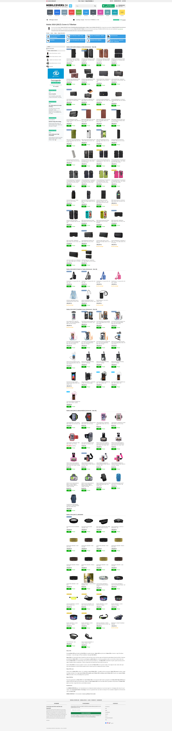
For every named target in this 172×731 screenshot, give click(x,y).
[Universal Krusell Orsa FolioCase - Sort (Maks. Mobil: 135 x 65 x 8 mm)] (118, 134)
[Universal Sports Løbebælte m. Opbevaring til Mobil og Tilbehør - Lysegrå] (103, 578)
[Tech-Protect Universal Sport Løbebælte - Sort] (88, 521)
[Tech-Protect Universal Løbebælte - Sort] (74, 521)
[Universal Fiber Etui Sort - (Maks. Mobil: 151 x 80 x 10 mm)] (74, 194)
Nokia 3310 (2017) (51, 48)
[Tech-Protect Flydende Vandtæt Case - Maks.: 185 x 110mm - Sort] (103, 376)
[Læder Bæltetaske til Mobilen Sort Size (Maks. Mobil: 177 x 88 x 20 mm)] (74, 93)
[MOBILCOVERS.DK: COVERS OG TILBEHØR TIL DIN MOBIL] (57, 6)
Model (49, 46)
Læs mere (47, 720)
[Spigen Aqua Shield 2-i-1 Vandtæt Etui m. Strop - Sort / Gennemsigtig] (88, 376)
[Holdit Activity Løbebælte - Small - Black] (103, 540)
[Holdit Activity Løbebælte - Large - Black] (74, 578)
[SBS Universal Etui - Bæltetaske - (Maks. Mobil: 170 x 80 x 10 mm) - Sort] (74, 235)
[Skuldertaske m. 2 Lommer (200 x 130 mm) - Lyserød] (118, 275)
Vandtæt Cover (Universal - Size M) (55, 59)
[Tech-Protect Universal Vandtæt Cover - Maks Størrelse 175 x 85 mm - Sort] (88, 315)
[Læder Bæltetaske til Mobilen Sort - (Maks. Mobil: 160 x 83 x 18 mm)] (88, 235)
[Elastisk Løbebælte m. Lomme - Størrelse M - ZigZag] (118, 598)
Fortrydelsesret (107, 712)
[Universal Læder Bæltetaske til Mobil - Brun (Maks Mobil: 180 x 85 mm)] (74, 73)
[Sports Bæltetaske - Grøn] (74, 636)
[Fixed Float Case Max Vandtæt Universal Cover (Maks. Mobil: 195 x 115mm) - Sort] (74, 376)
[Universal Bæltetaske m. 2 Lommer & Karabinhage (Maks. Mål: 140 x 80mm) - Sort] (118, 93)
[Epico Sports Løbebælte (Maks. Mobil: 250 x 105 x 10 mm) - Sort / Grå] (103, 521)
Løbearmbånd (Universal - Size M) (55, 63)
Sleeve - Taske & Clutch (52, 50)
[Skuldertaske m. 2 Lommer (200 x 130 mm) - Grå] (88, 275)
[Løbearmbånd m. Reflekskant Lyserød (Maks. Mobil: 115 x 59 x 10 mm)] (118, 417)
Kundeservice (117, 1)
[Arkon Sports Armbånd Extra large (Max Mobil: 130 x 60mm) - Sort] (88, 437)
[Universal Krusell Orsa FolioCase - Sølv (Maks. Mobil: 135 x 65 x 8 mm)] (74, 154)
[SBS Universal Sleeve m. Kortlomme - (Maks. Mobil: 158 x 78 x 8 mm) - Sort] (118, 194)
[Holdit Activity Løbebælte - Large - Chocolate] (118, 559)
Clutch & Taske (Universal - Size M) (55, 56)
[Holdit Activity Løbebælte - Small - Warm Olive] (74, 540)
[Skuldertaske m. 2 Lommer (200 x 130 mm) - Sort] (74, 275)
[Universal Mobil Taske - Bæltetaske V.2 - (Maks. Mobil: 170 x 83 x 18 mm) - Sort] (103, 73)
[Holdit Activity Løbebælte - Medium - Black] (88, 559)
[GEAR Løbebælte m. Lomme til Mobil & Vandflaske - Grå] (88, 578)
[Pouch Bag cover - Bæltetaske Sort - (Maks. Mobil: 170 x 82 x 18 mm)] (88, 93)
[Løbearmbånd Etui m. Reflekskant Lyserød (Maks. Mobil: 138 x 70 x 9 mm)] (103, 417)
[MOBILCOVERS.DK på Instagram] (107, 723)
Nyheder (56, 703)
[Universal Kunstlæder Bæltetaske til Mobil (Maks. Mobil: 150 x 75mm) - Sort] (103, 93)
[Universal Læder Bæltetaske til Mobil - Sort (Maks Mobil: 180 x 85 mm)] (88, 73)
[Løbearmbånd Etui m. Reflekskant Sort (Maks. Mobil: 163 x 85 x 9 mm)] (88, 417)
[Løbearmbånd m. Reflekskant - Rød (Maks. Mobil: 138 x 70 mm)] (74, 437)
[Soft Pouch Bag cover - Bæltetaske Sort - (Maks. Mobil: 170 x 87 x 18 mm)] (88, 254)
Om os (111, 1)
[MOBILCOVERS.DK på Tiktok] (109, 723)
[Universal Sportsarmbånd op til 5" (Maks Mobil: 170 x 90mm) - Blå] (118, 477)
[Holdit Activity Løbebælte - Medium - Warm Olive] (118, 540)
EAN (106, 708)
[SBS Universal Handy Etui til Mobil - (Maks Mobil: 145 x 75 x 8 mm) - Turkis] (88, 214)
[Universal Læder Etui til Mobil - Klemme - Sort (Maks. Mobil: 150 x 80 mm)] (74, 214)
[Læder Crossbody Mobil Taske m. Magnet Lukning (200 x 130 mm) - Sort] (88, 294)
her (94, 716)
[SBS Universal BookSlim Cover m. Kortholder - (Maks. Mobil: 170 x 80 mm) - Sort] (103, 134)
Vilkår (106, 710)
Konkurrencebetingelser (109, 717)
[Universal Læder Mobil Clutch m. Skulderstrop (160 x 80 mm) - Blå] (74, 294)
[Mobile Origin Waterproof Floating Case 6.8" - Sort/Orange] (88, 356)
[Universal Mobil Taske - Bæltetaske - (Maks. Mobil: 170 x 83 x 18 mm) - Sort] (118, 73)
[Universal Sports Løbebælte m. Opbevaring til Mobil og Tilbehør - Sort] (118, 578)
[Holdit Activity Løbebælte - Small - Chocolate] (88, 540)
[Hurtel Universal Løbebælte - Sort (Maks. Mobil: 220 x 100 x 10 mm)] (88, 598)
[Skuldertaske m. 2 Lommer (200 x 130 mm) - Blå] (103, 275)
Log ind (124, 1)
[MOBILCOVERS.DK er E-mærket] (70, 6)
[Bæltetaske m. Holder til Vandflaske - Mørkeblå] (118, 617)
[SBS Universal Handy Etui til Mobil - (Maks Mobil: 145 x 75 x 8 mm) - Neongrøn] (103, 214)
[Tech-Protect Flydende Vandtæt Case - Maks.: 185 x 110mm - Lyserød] (74, 396)
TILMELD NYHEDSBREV (86, 713)
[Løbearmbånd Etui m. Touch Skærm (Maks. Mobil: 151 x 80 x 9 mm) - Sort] (74, 417)
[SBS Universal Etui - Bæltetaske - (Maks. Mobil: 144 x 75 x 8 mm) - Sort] (118, 214)
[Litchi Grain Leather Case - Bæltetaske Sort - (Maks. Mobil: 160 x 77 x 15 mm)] (74, 254)
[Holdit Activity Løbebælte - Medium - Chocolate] (74, 559)
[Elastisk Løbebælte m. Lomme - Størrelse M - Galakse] (103, 598)
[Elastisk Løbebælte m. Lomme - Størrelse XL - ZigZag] (88, 617)
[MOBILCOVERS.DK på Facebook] (105, 723)
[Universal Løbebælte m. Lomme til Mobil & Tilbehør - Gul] (74, 598)
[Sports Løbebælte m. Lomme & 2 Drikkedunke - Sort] (118, 521)
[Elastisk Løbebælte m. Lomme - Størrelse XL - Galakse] (74, 617)
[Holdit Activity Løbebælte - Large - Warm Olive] (103, 559)
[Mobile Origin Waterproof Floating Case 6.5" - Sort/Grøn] (118, 356)
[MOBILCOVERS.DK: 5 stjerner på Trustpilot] (56, 111)
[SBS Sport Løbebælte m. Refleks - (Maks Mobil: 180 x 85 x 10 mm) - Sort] (103, 617)
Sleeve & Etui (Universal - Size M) (54, 53)
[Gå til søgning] (95, 6)
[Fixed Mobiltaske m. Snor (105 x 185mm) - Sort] (103, 294)
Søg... (106, 719)
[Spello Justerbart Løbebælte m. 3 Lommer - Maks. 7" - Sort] (88, 636)
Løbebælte (51, 66)
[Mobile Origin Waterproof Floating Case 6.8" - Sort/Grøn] (103, 356)
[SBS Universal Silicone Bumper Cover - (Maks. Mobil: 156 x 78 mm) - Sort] (88, 134)
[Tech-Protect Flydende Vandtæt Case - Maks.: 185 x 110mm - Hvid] (118, 376)
